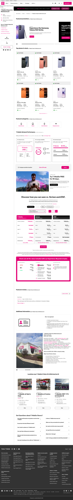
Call (7, 43)
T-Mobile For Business (5, 31)
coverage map (47, 135)
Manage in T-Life (55, 8)
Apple (56, 345)
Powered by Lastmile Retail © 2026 (36, 498)
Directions (7, 38)
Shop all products (43, 113)
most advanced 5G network (50, 342)
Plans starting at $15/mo (5, 33)
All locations (18, 13)
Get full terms (51, 188)
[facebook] (3, 50)
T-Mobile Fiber (3, 27)
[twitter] (5, 50)
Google (66, 345)
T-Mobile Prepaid (4, 29)
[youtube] (8, 50)
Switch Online (65, 8)
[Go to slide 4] (37, 370)
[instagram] (10, 50)
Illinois (23, 13)
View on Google (21, 303)
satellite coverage (48, 343)
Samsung (60, 345)
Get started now (54, 184)
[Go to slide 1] (22, 44)
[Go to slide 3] (54, 44)
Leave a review (65, 293)
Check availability (23, 37)
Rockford (28, 13)
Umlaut (26, 135)
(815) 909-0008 (41, 400)
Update (65, 167)
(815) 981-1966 (22, 402)
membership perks (61, 338)
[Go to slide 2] (38, 44)
